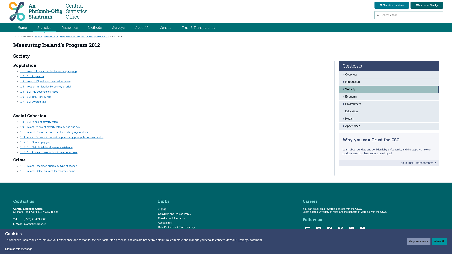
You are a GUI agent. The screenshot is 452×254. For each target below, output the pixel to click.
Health (349, 118)
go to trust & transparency (417, 162)
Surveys (118, 27)
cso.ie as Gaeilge (429, 5)
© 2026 (162, 209)
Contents (352, 65)
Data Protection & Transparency (176, 227)
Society (116, 36)
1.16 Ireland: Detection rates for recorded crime (47, 171)
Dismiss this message (18, 248)
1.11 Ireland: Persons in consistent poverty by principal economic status (61, 137)
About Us (142, 27)
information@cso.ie (35, 223)
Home (22, 27)
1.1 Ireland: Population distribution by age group (48, 71)
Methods (95, 27)
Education (351, 111)
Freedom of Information (171, 218)
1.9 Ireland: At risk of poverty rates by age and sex (50, 126)
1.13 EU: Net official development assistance (46, 147)
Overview (351, 74)
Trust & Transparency (198, 27)
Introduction (352, 81)
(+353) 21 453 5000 (35, 219)
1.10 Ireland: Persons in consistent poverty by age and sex (54, 132)
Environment (353, 103)
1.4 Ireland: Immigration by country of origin (46, 86)
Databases (70, 27)
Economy (351, 96)
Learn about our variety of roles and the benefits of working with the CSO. (345, 211)
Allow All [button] (439, 241)
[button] (250, 240)
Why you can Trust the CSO (371, 139)
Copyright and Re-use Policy (174, 213)
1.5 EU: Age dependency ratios (39, 91)
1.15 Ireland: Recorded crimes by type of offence (48, 165)
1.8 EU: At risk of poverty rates (39, 121)
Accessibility (165, 222)
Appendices (352, 126)
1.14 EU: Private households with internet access (49, 152)
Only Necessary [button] (418, 241)
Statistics (51, 36)
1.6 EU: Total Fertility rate (35, 96)
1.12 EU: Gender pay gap (35, 142)
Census (165, 27)
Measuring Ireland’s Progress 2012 (84, 36)
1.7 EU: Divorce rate (33, 101)
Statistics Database (393, 5)
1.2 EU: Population (32, 76)
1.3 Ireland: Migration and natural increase (45, 81)
